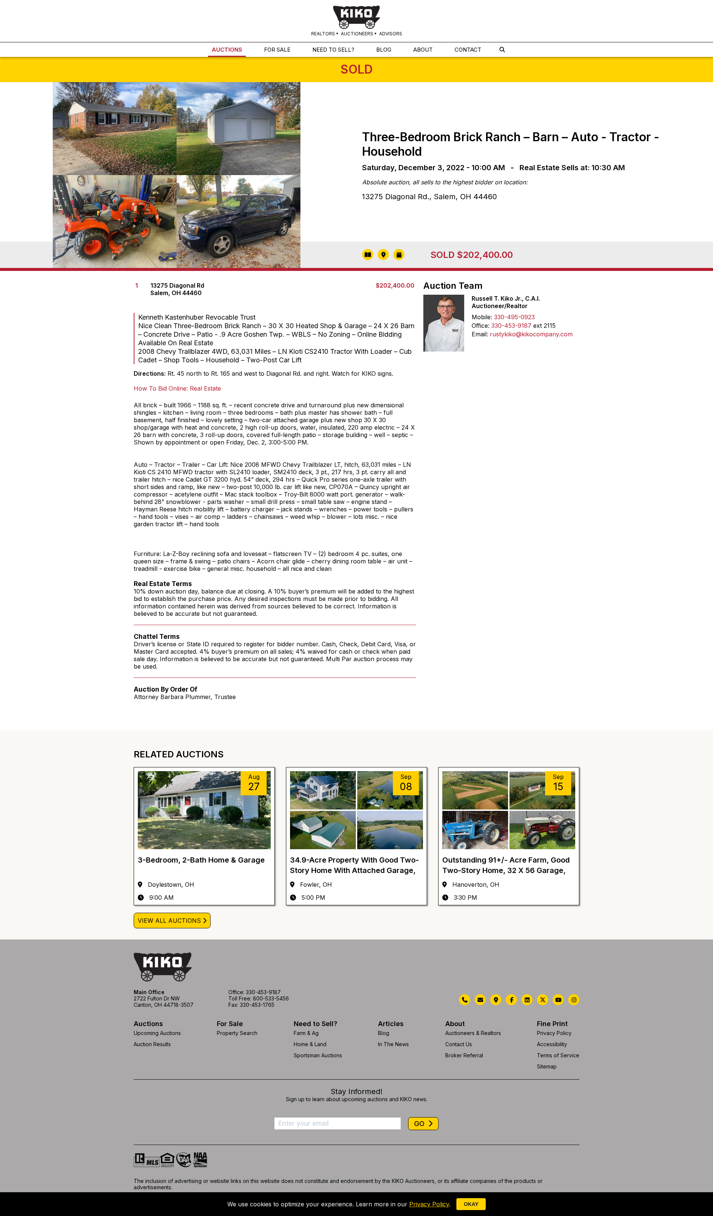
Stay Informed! (356, 1091)
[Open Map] (383, 254)
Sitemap (547, 1066)
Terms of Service (558, 1055)
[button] (502, 49)
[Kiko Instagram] (573, 999)
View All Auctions (169, 920)
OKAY (471, 1204)
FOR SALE (277, 49)
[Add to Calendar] (398, 254)
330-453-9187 (511, 325)
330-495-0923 (514, 317)
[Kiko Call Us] (464, 999)
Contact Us (458, 1044)
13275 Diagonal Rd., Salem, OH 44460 (429, 196)
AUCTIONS (227, 49)
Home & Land (310, 1044)
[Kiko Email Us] (480, 999)
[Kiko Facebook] (511, 999)
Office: (480, 325)
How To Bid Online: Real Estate (177, 388)
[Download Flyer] (367, 254)
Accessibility (552, 1044)
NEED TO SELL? (333, 49)
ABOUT (423, 49)
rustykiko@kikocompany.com (531, 334)
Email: (480, 334)
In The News (393, 1044)
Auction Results (152, 1044)
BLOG (383, 49)
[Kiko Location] (495, 999)
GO (420, 1123)
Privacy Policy (554, 1033)
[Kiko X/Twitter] (542, 999)
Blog (383, 1033)
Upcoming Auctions (157, 1033)
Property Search (237, 1033)
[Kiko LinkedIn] (527, 999)
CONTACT (468, 49)
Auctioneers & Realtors (473, 1033)
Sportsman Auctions (318, 1055)
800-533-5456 (271, 998)
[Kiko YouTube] (558, 999)
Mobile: (482, 317)
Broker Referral (464, 1055)
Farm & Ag (306, 1033)
